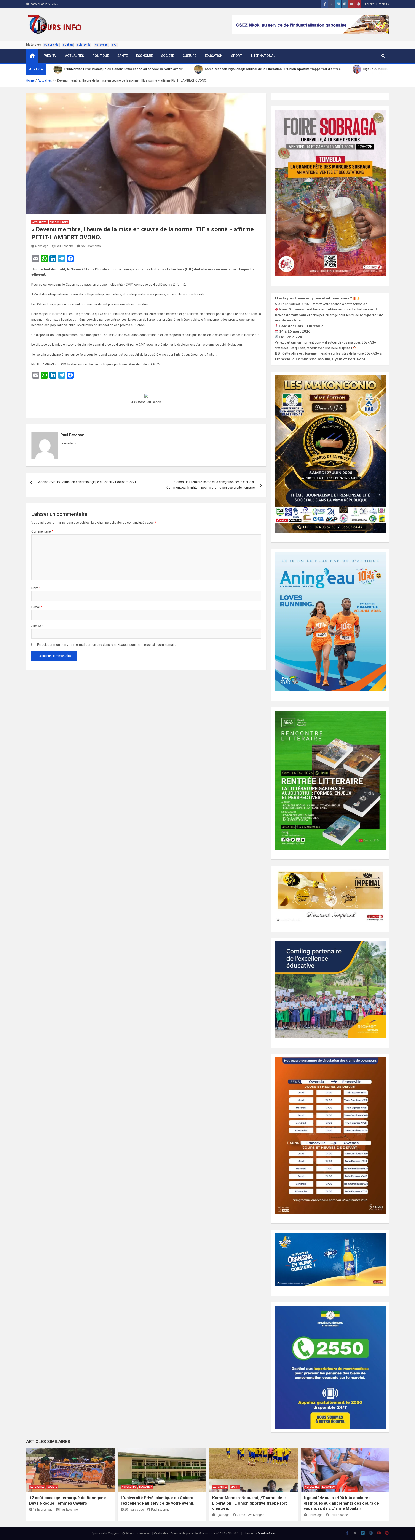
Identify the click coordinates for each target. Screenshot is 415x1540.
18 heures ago (43, 1509)
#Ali (114, 44)
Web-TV (384, 4)
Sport (236, 56)
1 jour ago (223, 1515)
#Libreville (83, 44)
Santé (122, 56)
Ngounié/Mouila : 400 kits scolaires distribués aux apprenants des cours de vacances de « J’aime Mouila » (341, 1503)
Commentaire (42, 531)
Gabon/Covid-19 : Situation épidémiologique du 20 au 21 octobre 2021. (87, 482)
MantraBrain (266, 1533)
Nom (36, 588)
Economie (144, 56)
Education (214, 56)
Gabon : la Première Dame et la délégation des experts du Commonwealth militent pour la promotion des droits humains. (210, 484)
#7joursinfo (51, 44)
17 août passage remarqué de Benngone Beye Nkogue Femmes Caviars (67, 1500)
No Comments (91, 246)
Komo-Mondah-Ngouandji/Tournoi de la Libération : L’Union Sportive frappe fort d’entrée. (249, 1503)
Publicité (369, 4)
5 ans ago (41, 246)
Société (167, 56)
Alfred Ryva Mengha (250, 1515)
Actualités (74, 56)
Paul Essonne (64, 246)
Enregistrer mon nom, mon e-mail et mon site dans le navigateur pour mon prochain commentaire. (107, 645)
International (262, 56)
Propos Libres (59, 222)
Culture (189, 56)
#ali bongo (101, 44)
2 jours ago (315, 1515)
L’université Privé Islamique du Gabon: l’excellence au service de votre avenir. (157, 1500)
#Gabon (68, 44)
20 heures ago (134, 1509)
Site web (37, 626)
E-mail (37, 607)
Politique (101, 56)
